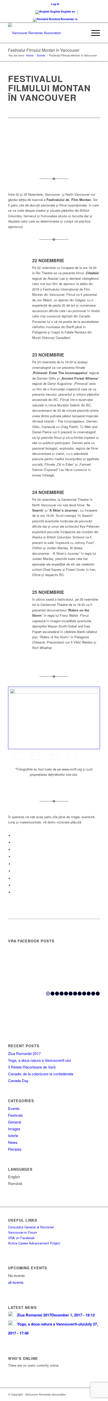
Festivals (15, 1115)
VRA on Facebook (21, 1237)
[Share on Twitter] (14, 842)
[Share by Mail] (14, 892)
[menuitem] (55, 4)
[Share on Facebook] (14, 835)
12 (98, 994)
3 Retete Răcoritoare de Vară (32, 1067)
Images (14, 1128)
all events (16, 1282)
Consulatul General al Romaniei (31, 1227)
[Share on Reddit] (14, 885)
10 (89, 994)
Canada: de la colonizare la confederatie (40, 1073)
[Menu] (93, 33)
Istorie (13, 1135)
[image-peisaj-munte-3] (54, 756)
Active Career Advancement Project (34, 1243)
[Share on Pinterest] (14, 856)
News (13, 1142)
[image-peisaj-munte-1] (35, 756)
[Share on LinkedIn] (14, 864)
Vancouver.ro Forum (22, 1232)
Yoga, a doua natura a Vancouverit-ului (39, 1060)
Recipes (15, 1149)
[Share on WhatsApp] (14, 849)
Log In (55, 4)
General (14, 1122)
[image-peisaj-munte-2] (72, 756)
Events (14, 1108)
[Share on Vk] (14, 878)
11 (93, 994)
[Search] (81, 33)
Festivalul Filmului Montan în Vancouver (43, 50)
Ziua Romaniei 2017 (24, 1053)
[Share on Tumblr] (14, 871)
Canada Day (18, 1080)
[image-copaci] (54, 718)
